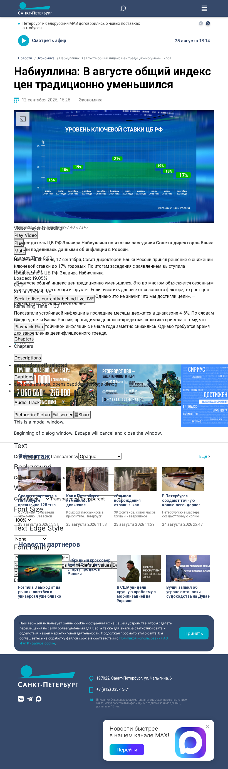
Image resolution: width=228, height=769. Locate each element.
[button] (208, 23)
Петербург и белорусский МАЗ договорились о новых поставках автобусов (81, 25)
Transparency (64, 456)
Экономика (90, 100)
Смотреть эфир (49, 40)
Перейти (127, 750)
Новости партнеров (49, 544)
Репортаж (34, 456)
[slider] (114, 281)
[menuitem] (114, 384)
